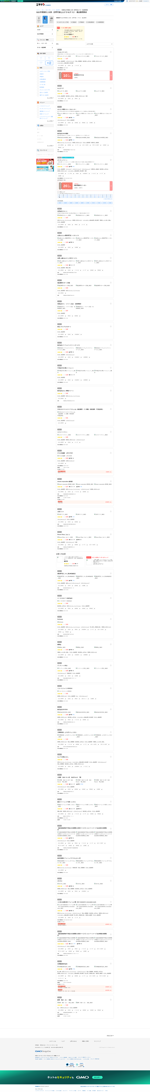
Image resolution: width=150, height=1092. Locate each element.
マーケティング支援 (72, 1090)
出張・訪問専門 (61, 65)
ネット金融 (89, 1090)
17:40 (110, 202)
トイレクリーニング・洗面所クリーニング (46, 117)
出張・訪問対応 (61, 270)
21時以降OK (85, 173)
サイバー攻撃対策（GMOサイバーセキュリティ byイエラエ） (55, 1059)
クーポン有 (77, 65)
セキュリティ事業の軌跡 (95, 1058)
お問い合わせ (73, 1041)
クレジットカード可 (45, 89)
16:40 (76, 202)
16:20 (65, 202)
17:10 (93, 202)
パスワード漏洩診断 (63, 1057)
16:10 (60, 202)
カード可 (101, 173)
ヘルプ (63, 1041)
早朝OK (76, 98)
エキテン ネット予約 (45, 71)
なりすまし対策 (86, 1059)
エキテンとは (52, 1041)
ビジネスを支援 (58, 1090)
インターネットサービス (39, 1090)
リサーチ (79, 1090)
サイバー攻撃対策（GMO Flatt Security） (74, 1059)
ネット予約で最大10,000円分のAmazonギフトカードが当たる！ (68, 193)
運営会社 (42, 1045)
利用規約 (37, 1045)
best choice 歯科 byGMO (56, 1047)
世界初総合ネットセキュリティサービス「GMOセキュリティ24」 (46, 1057)
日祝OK (69, 65)
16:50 (82, 202)
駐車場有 (76, 315)
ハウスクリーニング (45, 106)
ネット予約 (70, 173)
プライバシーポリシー (51, 1045)
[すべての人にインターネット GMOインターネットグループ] (139, 1)
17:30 (104, 202)
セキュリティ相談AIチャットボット (84, 1057)
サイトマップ (97, 1041)
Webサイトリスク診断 (72, 1057)
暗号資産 (94, 1090)
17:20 (99, 202)
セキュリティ (65, 1090)
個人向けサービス (100, 1090)
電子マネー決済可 (104, 744)
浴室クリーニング (44, 114)
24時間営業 (85, 357)
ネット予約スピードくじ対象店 (68, 157)
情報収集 (83, 1090)
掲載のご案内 (85, 1041)
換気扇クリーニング (45, 111)
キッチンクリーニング (45, 108)
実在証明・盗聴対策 (38, 1059)
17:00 (87, 202)
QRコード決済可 (92, 544)
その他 (106, 1090)
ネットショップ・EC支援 (49, 1090)
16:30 (71, 202)
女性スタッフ (84, 698)
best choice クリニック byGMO (41, 1047)
